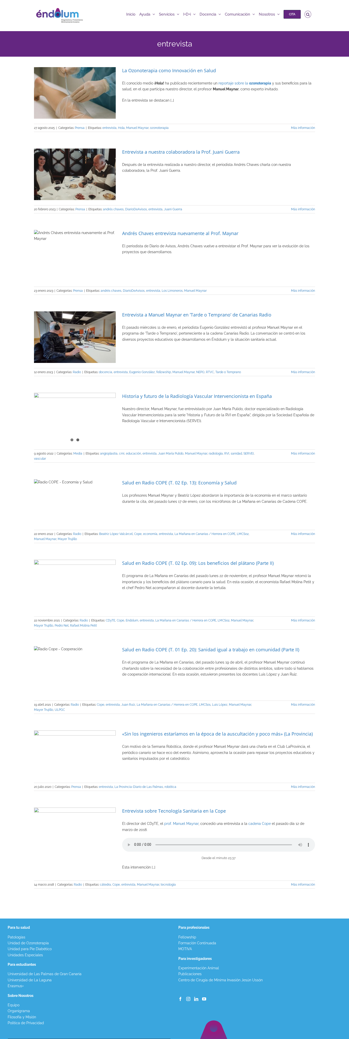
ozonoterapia (159, 128)
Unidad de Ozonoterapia (28, 943)
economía (150, 534)
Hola (121, 128)
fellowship (163, 372)
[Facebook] (180, 999)
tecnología (168, 884)
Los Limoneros (172, 290)
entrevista (109, 128)
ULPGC (60, 710)
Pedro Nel (61, 625)
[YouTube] (204, 999)
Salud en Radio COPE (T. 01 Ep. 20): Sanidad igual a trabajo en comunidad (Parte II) (210, 649)
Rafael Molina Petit (83, 625)
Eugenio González (142, 372)
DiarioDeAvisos (136, 209)
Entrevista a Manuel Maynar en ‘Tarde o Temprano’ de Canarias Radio (196, 315)
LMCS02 (243, 534)
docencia (105, 372)
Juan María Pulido (170, 453)
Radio (77, 372)
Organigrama (19, 1011)
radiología (216, 453)
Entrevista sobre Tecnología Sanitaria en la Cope (174, 811)
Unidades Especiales (25, 955)
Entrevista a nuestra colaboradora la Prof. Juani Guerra (181, 152)
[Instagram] (188, 999)
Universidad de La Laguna (30, 980)
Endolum (132, 620)
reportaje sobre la (244, 83)
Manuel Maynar (137, 128)
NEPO (200, 372)
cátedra (105, 884)
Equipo (13, 1005)
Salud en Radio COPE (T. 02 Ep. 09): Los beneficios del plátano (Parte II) (198, 563)
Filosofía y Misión (22, 1017)
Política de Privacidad (26, 1023)
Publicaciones (190, 974)
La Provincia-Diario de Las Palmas (138, 787)
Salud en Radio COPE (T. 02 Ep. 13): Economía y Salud (179, 483)
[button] (308, 14)
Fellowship (187, 937)
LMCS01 (205, 704)
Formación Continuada (197, 943)
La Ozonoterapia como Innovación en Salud (169, 70)
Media (77, 453)
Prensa (80, 128)
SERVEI (248, 453)
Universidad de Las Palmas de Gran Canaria (45, 974)
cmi (121, 453)
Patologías (16, 937)
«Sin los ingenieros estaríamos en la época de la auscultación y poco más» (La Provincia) (217, 734)
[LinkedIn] (196, 999)
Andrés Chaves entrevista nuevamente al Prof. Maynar (180, 233)
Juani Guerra (173, 209)
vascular (40, 458)
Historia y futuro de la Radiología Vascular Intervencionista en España (197, 396)
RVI (226, 453)
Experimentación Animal (198, 968)
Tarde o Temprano (228, 372)
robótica (170, 787)
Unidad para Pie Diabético (30, 949)
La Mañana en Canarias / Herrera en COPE (205, 534)
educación (133, 453)
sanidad (236, 453)
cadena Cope (259, 824)
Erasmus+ (16, 986)
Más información (303, 128)
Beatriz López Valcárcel (116, 534)
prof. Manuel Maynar (181, 824)
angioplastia (109, 453)
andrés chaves (113, 209)
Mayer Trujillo (67, 539)
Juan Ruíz (128, 704)
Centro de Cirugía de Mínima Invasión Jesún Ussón (220, 980)
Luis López (219, 704)
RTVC (210, 372)
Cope (138, 534)
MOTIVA (185, 949)
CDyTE (110, 620)
